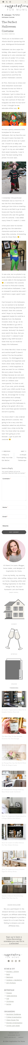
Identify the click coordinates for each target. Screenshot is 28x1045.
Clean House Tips (12, 1020)
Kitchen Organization (14, 1023)
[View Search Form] (25, 2)
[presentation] (14, 699)
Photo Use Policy (10, 1037)
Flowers (9, 993)
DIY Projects (11, 983)
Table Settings (11, 996)
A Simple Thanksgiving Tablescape (21, 456)
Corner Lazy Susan (13, 1025)
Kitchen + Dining (12, 971)
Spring (8, 1004)
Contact (21, 1037)
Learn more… (14, 592)
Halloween (5, 33)
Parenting (12, 33)
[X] (6, 1)
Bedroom (9, 977)
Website (5, 526)
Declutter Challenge (13, 1014)
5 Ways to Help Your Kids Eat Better (7, 456)
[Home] (2, 15)
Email (5, 516)
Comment (7, 479)
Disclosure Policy (14, 1035)
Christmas (10, 1001)
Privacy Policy (14, 1032)
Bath (8, 974)
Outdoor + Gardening (14, 980)
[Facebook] (3, 1)
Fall (7, 998)
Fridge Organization (13, 1017)
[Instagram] (10, 1)
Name (5, 507)
